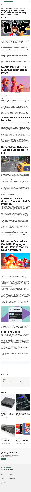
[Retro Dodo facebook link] (2, 472)
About (2, 474)
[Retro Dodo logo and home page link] (8, 2)
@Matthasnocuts (16, 325)
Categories (5, 4)
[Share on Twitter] (4, 17)
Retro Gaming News (4, 438)
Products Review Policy (4, 483)
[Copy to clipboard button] (7, 17)
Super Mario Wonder (8, 129)
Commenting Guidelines (12, 478)
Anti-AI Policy (10, 474)
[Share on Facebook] (2, 17)
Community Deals (11, 479)
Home (2, 4)
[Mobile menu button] (2, 1)
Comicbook (3, 187)
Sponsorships (3, 479)
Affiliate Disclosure (11, 475)
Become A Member (3, 475)
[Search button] (29, 1)
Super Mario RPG (17, 129)
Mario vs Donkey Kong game (6, 285)
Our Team (2, 478)
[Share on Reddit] (5, 17)
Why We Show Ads (3, 482)
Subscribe (3, 459)
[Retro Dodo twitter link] (3, 472)
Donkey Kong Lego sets (5, 283)
